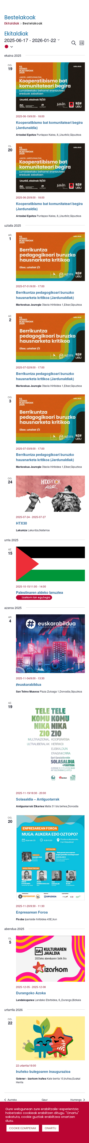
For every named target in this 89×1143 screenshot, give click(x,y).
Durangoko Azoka (31, 992)
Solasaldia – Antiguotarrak (37, 799)
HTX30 (21, 523)
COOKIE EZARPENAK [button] (22, 1128)
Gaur (45, 1099)
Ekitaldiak (11, 23)
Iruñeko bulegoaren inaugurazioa (43, 1071)
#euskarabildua (28, 684)
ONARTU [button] (50, 1128)
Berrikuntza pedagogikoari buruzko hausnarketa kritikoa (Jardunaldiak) (45, 295)
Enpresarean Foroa (32, 912)
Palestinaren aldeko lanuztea (39, 592)
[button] (37, 46)
